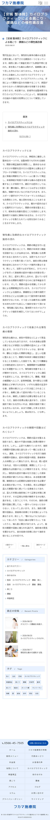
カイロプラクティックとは (20, 122)
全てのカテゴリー (14, 566)
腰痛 (9, 594)
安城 (20, 676)
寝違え (16, 688)
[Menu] (46, 3)
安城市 (31, 682)
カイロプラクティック (16, 571)
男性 (30, 693)
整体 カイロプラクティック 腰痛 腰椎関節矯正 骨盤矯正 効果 (25, 585)
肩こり (9, 589)
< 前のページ (9, 546)
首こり (8, 688)
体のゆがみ (11, 575)
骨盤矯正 (10, 598)
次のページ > (40, 546)
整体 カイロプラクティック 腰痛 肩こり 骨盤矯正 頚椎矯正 (25, 580)
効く (7, 676)
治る (13, 676)
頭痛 (7, 693)
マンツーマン (37, 688)
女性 (36, 693)
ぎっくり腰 (25, 688)
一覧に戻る (25, 546)
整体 (38, 682)
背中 (24, 693)
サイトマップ (37, 799)
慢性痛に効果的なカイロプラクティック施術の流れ (26, 129)
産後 (18, 693)
